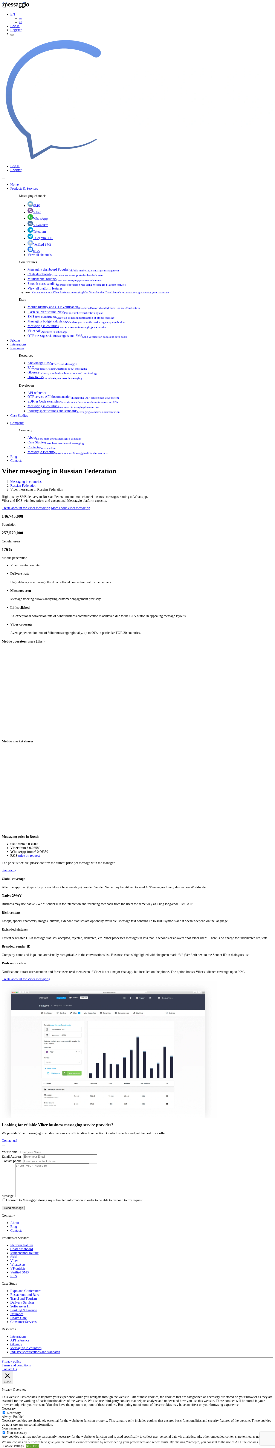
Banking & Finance (23, 1310)
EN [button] (12, 14)
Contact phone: (12, 1161)
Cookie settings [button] (13, 1446)
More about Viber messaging (70, 508)
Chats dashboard (66, 274)
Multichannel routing (64, 279)
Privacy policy (11, 1361)
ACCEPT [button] (32, 1446)
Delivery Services (22, 1302)
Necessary (14, 1413)
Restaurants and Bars (24, 1294)
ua (20, 22)
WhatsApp (40, 218)
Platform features (21, 1245)
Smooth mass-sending (77, 283)
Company (17, 423)
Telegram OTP (43, 238)
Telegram (39, 231)
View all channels (40, 255)
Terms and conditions (16, 1365)
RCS (36, 251)
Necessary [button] (9, 1408)
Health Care (18, 1318)
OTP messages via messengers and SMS (77, 336)
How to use (55, 377)
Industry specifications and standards (74, 411)
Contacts (42, 447)
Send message (13, 1208)
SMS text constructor (71, 316)
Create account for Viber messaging (26, 508)
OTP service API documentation (73, 396)
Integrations (18, 344)
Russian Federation (23, 485)
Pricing (15, 340)
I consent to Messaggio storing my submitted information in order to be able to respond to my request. (74, 1200)
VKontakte (40, 225)
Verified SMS (42, 244)
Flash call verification (66, 312)
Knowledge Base (52, 363)
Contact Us (9, 1369)
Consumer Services (23, 1322)
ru (20, 18)
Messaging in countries (67, 326)
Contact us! (9, 1140)
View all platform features (45, 288)
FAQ (57, 367)
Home (14, 184)
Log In (15, 26)
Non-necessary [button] (12, 1428)
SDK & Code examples (73, 401)
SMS (36, 206)
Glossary (62, 372)
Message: (8, 1196)
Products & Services (24, 188)
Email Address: (12, 1156)
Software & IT (20, 1306)
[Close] (3, 178)
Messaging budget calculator (76, 321)
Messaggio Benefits (68, 452)
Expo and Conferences (25, 1291)
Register (15, 30)
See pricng (9, 870)
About (54, 437)
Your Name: (10, 1152)
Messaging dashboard (73, 269)
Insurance (16, 1314)
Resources (17, 348)
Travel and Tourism (23, 1298)
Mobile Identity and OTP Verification (84, 307)
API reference (37, 393)
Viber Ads (47, 331)
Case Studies (19, 415)
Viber (37, 212)
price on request (29, 855)
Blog (13, 456)
